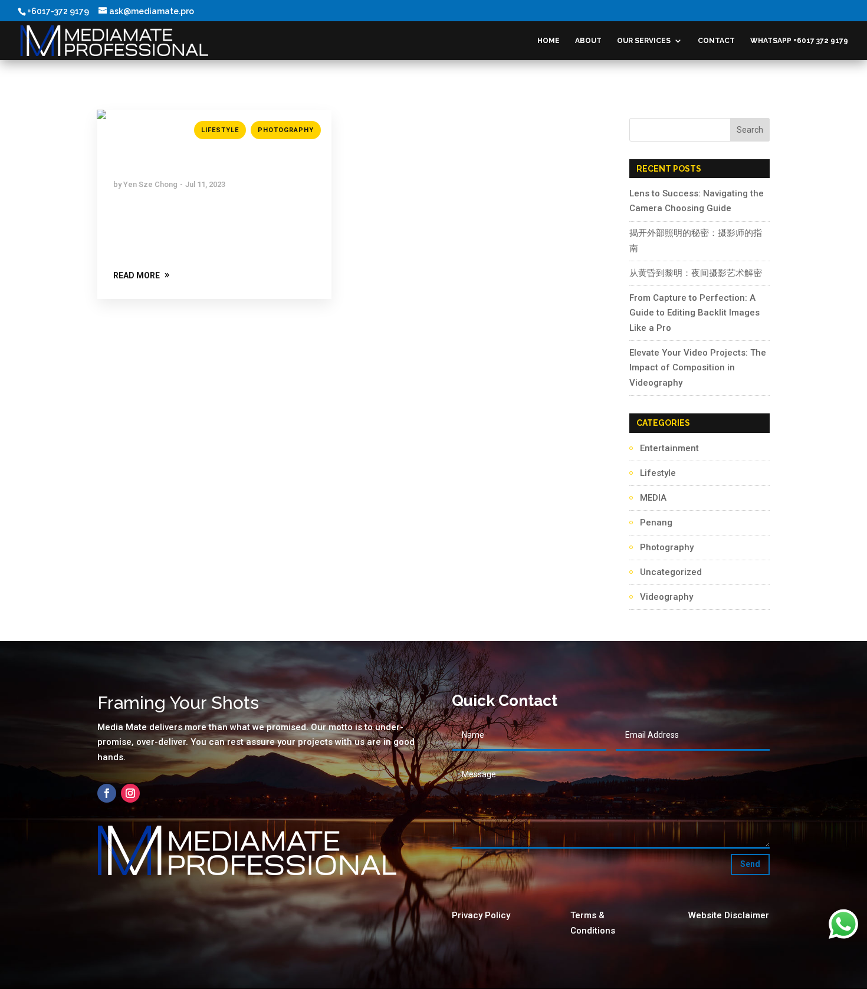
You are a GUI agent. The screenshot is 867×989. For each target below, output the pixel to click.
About (588, 41)
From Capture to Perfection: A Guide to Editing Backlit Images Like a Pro (694, 313)
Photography (286, 130)
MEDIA (653, 497)
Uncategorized (671, 572)
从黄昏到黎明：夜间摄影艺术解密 (695, 273)
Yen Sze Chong (150, 184)
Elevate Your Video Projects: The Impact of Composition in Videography (697, 367)
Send (750, 864)
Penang (656, 522)
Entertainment (669, 448)
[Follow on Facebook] (106, 793)
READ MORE (136, 275)
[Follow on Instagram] (130, 793)
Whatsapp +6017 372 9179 (799, 41)
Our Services (644, 41)
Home (548, 41)
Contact (716, 41)
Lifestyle (220, 130)
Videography (666, 597)
